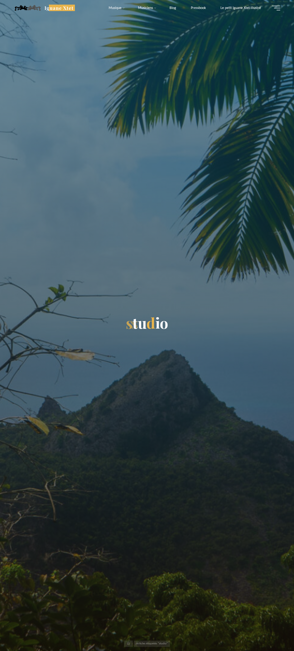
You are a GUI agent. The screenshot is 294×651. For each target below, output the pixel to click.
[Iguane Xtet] (27, 8)
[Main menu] (276, 8)
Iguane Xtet (59, 8)
